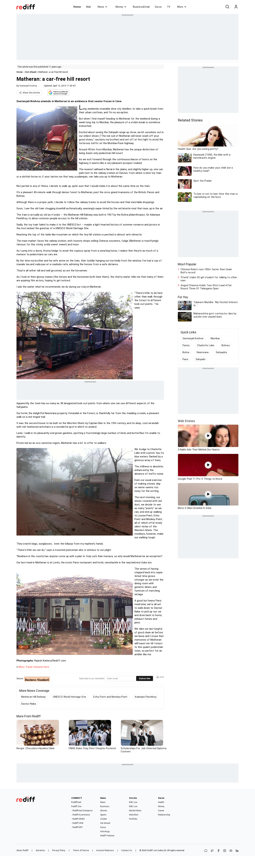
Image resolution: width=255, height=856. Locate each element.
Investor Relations (105, 850)
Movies (103, 810)
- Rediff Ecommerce (80, 815)
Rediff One (76, 806)
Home (77, 6)
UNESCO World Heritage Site (69, 696)
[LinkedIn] (237, 851)
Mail (88, 6)
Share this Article (31, 93)
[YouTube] (231, 851)
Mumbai (215, 338)
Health (161, 802)
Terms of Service (81, 850)
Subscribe (144, 678)
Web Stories (186, 421)
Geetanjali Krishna (28, 86)
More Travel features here (34, 666)
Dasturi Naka (28, 703)
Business (104, 806)
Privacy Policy (58, 850)
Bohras (226, 345)
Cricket (103, 819)
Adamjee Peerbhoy (145, 696)
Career (161, 810)
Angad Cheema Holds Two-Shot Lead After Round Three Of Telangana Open (206, 287)
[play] (208, 435)
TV (168, 6)
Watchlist (133, 815)
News (101, 6)
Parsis (186, 345)
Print (162, 677)
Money (119, 6)
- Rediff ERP (76, 827)
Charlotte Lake (205, 345)
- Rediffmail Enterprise (81, 810)
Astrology (105, 831)
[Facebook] (218, 851)
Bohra (185, 352)
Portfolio (133, 819)
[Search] (227, 7)
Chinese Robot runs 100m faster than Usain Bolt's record (206, 271)
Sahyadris (221, 352)
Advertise (40, 850)
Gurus (158, 6)
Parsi (185, 359)
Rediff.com (152, 850)
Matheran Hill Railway (33, 696)
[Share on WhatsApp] (206, 851)
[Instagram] (224, 851)
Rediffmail (76, 802)
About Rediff (22, 850)
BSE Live (133, 802)
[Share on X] (212, 851)
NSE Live (133, 806)
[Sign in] (236, 7)
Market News (135, 810)
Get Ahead (30, 72)
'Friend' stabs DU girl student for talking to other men (209, 279)
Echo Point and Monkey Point (110, 696)
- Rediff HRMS (77, 819)
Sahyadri (201, 359)
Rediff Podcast (107, 835)
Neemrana (203, 352)
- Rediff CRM (77, 823)
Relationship (164, 815)
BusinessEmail (141, 6)
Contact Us (126, 850)
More (180, 6)
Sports (103, 815)
